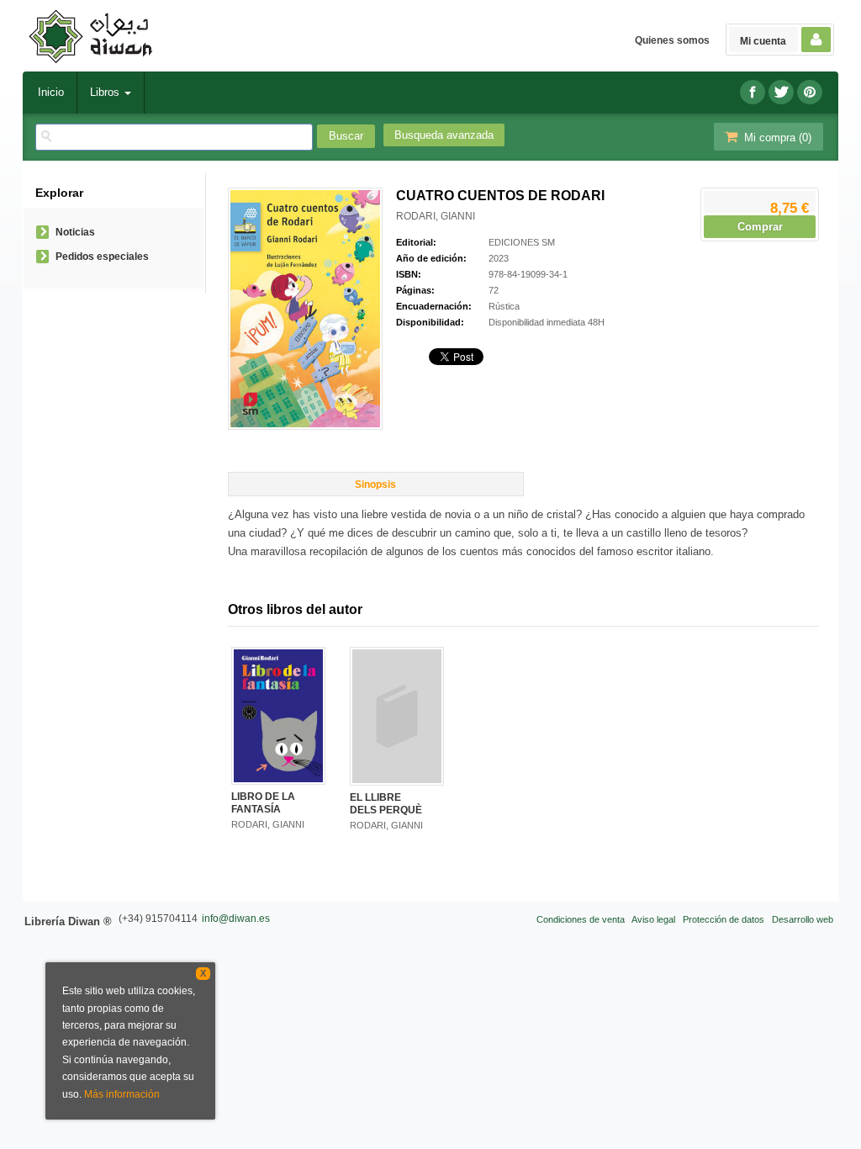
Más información (122, 1094)
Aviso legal (653, 919)
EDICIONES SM (522, 242)
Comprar (760, 226)
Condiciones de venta (580, 919)
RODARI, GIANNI (435, 216)
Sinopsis (375, 484)
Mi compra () (776, 137)
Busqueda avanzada (444, 135)
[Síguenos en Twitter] (781, 92)
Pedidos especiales (102, 256)
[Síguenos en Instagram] (809, 92)
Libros (106, 92)
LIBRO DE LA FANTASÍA (263, 802)
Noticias (75, 232)
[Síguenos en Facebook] (752, 92)
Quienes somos (672, 40)
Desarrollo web (802, 919)
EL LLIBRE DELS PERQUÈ (386, 803)
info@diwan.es (236, 918)
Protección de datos (723, 919)
